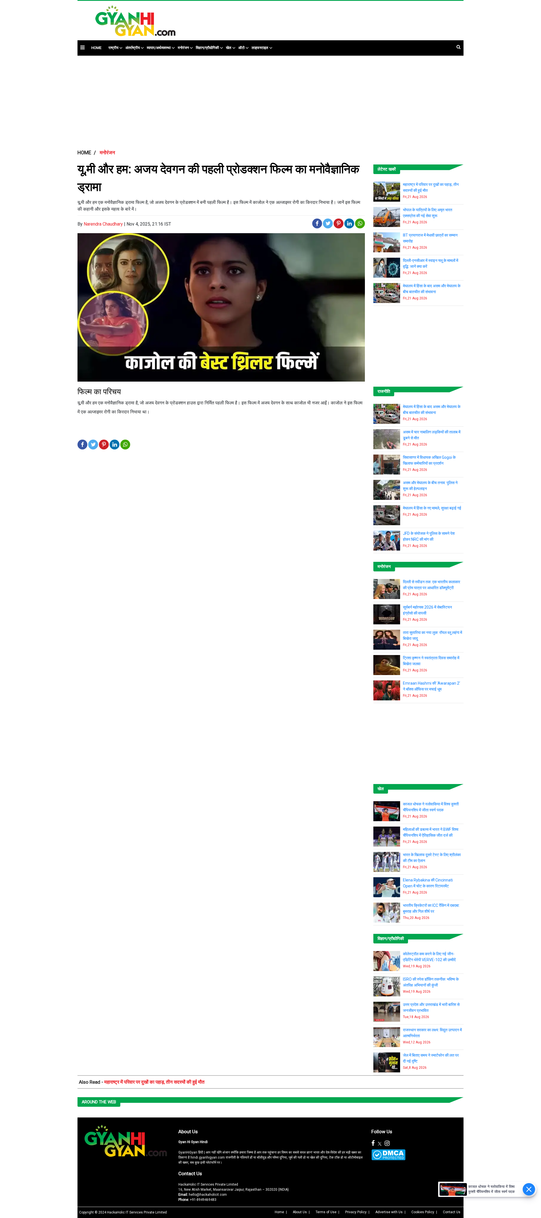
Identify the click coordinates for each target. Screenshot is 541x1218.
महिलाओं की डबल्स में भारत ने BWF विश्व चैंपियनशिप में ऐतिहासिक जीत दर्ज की (430, 832)
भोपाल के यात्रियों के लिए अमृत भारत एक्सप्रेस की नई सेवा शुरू (427, 213)
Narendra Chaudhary (103, 224)
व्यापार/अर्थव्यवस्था (159, 48)
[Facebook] (373, 1143)
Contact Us (190, 1173)
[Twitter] (379, 1143)
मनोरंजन (183, 48)
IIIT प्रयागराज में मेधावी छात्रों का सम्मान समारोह (430, 238)
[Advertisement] (313, 17)
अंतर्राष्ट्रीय (132, 48)
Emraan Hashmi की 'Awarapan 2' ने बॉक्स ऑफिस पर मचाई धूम (431, 686)
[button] (82, 47)
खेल (228, 48)
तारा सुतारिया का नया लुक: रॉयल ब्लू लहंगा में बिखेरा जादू (432, 635)
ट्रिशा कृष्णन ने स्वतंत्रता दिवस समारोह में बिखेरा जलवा (431, 661)
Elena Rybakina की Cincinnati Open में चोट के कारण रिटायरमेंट (428, 883)
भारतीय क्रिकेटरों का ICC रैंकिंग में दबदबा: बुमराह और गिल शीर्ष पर (431, 908)
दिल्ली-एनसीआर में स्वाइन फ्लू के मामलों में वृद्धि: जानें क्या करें (430, 263)
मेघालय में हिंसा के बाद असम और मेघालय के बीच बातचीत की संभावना (431, 289)
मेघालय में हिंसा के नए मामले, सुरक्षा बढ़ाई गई (432, 508)
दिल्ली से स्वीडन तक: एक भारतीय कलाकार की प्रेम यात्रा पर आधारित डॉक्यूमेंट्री (431, 585)
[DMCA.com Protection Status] (388, 1154)
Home (279, 1212)
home (96, 48)
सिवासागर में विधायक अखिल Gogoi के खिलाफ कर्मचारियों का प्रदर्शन (429, 460)
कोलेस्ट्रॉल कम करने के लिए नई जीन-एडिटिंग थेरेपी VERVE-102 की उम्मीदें (429, 957)
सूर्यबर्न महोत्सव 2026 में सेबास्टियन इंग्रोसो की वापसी (427, 610)
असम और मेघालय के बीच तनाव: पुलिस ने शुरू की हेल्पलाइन (430, 485)
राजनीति (384, 391)
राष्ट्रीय (113, 48)
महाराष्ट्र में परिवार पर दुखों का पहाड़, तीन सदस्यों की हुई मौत (431, 187)
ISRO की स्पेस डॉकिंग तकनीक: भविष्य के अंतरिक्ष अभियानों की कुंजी (431, 982)
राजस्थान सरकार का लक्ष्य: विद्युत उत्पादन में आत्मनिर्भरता (432, 1033)
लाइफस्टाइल (260, 48)
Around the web (99, 1102)
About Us (188, 1131)
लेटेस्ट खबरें (387, 169)
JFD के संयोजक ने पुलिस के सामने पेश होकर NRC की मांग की (429, 536)
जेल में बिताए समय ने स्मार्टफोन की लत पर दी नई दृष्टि (431, 1058)
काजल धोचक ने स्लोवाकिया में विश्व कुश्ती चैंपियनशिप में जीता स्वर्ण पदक (431, 807)
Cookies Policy (422, 1212)
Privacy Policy (356, 1212)
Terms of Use (326, 1212)
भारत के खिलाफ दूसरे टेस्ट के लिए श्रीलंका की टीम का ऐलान (432, 857)
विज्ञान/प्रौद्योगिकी (207, 48)
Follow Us (381, 1131)
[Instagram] (387, 1143)
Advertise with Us (389, 1212)
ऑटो (241, 48)
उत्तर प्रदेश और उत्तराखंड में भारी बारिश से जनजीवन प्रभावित (431, 1007)
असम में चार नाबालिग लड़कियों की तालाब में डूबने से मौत (431, 435)
